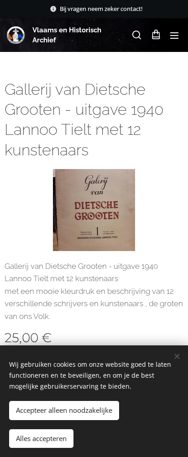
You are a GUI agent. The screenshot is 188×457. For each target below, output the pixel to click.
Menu (174, 35)
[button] (136, 35)
